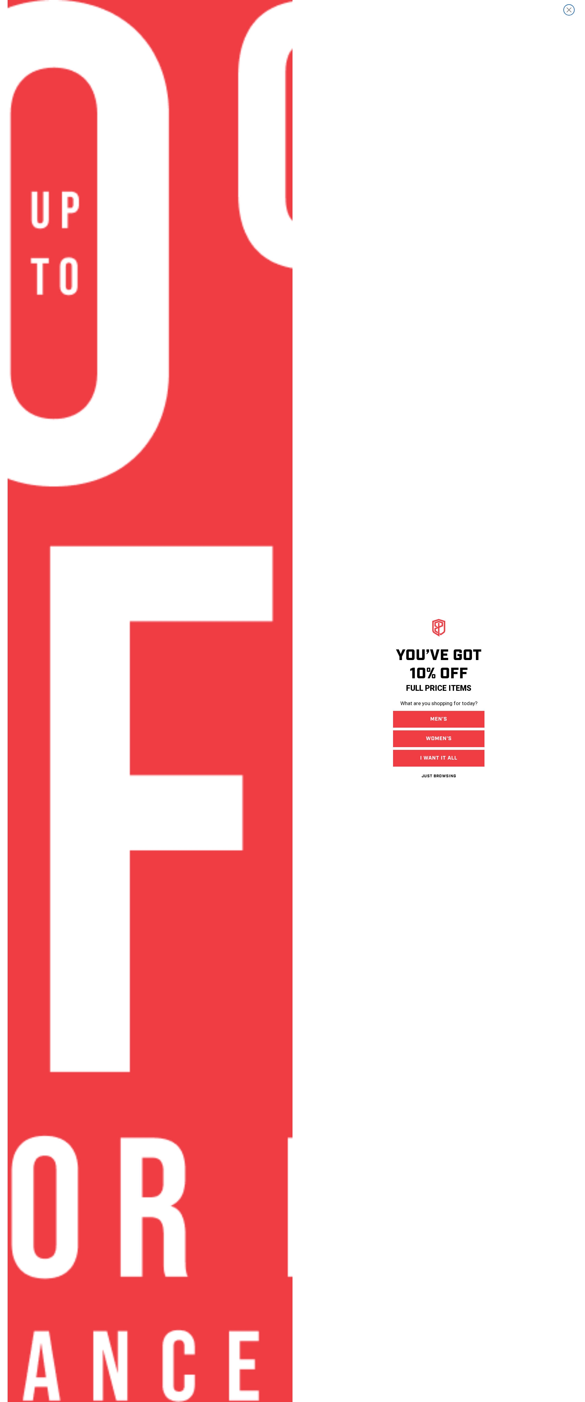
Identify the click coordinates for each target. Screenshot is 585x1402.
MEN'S (438, 719)
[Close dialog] (569, 10)
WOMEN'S (439, 738)
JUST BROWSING (439, 776)
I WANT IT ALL (438, 758)
